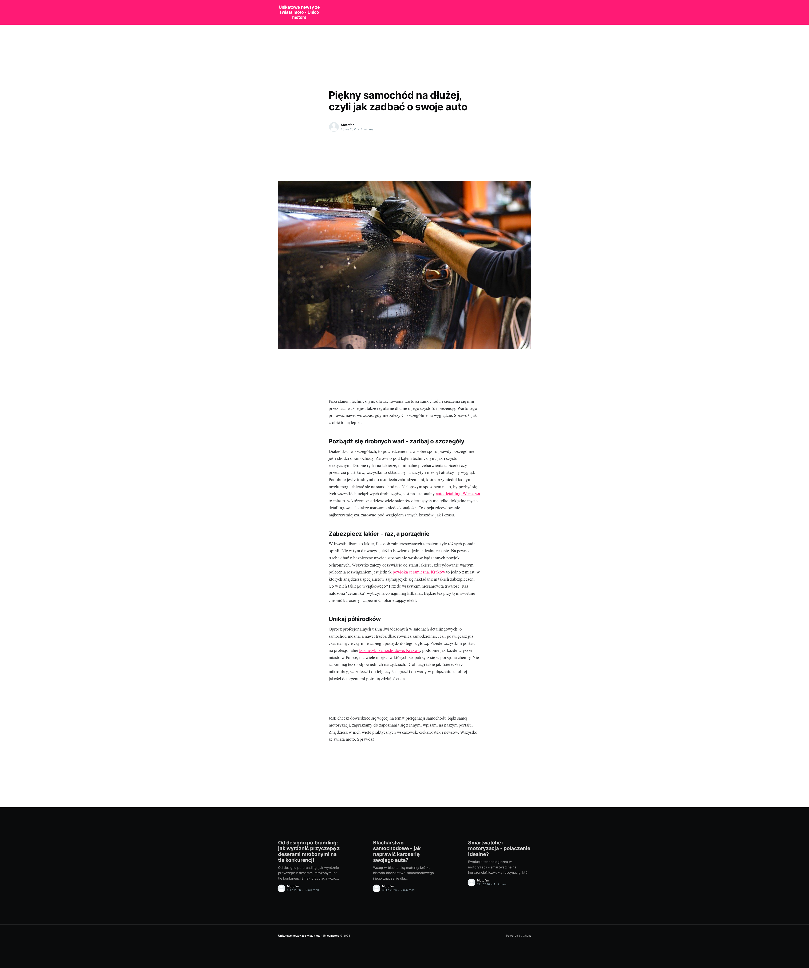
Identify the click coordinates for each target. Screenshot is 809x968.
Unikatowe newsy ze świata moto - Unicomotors (299, 12)
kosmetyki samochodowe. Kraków (389, 650)
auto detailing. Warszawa (458, 493)
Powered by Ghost (518, 935)
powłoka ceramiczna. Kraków (419, 572)
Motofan (348, 125)
